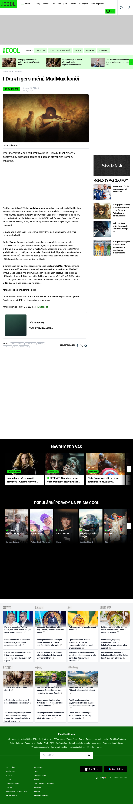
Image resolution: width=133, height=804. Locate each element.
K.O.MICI (109, 533)
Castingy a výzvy (40, 775)
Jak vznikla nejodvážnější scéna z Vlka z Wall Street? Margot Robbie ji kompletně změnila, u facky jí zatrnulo (17, 717)
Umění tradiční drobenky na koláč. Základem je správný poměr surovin (80, 715)
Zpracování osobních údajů (44, 783)
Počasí (89, 739)
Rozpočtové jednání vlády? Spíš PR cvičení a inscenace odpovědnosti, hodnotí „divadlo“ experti (17, 656)
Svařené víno (61, 743)
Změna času (71, 739)
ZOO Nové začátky (118, 739)
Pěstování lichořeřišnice (112, 743)
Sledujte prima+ (97, 4)
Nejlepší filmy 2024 (29, 739)
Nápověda (37, 787)
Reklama (9, 775)
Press (36, 771)
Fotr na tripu (37, 533)
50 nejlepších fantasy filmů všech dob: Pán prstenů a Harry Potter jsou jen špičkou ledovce (121, 210)
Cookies (9, 787)
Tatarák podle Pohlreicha (79, 743)
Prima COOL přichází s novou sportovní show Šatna (121, 189)
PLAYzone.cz (42, 307)
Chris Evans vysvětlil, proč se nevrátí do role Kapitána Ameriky (103, 480)
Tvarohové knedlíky (59, 747)
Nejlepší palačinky (77, 747)
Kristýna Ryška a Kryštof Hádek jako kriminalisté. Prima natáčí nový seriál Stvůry (49, 655)
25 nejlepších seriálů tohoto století (15, 688)
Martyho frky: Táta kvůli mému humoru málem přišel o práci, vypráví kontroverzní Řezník (49, 690)
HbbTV (8, 779)
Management (39, 767)
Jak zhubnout (13, 739)
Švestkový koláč (94, 747)
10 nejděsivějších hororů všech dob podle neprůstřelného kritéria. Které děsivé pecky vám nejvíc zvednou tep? (72, 65)
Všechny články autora (41, 328)
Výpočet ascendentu (40, 747)
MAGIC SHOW (62, 533)
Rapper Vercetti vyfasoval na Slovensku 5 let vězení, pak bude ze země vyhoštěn (50, 703)
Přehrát (12, 530)
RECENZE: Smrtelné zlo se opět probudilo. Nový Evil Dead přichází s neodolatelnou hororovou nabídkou (63, 480)
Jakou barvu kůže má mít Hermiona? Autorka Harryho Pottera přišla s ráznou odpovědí (21, 480)
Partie (81, 739)
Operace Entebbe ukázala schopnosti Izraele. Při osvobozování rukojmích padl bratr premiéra (81, 644)
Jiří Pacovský (28, 91)
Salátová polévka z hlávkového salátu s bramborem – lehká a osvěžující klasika (114, 630)
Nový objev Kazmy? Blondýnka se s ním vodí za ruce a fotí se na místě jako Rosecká (50, 715)
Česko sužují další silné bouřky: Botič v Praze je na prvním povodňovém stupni (17, 642)
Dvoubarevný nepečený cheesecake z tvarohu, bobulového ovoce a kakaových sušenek (114, 644)
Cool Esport (62, 4)
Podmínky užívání (12, 783)
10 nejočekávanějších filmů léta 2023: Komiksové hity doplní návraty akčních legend (121, 247)
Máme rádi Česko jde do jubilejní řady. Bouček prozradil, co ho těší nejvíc (50, 630)
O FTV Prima (10, 767)
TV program (59, 739)
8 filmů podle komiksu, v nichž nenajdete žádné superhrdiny (16, 701)
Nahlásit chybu (11, 795)
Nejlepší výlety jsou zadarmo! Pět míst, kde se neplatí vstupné (82, 688)
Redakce (37, 791)
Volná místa (10, 771)
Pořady (73, 4)
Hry (53, 4)
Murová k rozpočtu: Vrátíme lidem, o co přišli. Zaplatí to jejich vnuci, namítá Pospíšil (18, 630)
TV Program (83, 4)
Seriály (46, 4)
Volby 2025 (49, 743)
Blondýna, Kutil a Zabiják (88, 535)
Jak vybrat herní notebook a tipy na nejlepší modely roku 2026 (117, 62)
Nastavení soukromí (41, 795)
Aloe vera (96, 743)
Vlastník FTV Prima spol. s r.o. (17, 791)
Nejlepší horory (45, 739)
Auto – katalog (16, 743)
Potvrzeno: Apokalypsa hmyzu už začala (82, 628)
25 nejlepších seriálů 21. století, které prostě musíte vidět (29, 62)
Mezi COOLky (12, 533)
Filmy (37, 4)
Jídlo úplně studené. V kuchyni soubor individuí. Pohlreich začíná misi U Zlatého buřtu (49, 642)
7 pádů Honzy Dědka (33, 743)
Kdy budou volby (101, 739)
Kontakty (37, 779)
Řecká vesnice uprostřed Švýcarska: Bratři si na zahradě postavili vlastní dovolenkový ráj (82, 703)
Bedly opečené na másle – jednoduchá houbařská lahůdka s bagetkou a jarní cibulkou (114, 655)
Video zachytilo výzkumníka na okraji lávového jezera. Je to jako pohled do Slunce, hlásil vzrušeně (82, 656)
